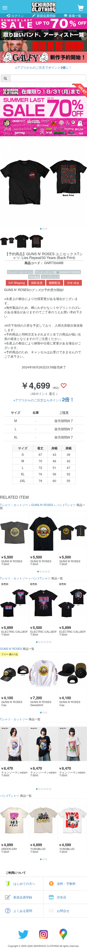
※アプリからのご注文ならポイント (44, 400)
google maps (63, 934)
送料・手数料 (66, 883)
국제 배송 (73, 283)
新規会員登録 (46, 15)
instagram (43, 934)
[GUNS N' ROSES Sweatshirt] (43, 673)
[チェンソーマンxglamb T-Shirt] (14, 743)
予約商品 (34, 277)
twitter (23, 934)
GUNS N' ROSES (69, 272)
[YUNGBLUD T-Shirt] (43, 820)
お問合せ (63, 910)
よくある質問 (22, 910)
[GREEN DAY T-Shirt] (14, 820)
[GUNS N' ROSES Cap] (14, 673)
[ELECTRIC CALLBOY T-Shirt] (14, 602)
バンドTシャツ (50, 277)
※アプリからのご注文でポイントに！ (43, 67)
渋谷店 (61, 897)
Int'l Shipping (16, 283)
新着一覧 (74, 15)
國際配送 (54, 283)
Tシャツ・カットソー (20, 272)
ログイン (17, 15)
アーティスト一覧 (46, 272)
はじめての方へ (24, 883)
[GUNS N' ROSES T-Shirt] (14, 532)
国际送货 (37, 283)
